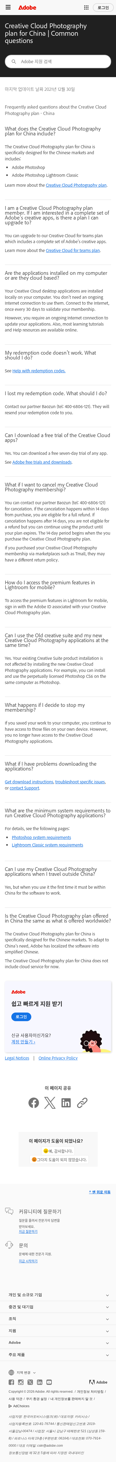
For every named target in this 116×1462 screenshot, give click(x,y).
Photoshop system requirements (41, 837)
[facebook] (11, 1382)
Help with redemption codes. (39, 371)
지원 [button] (12, 1330)
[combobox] (58, 61)
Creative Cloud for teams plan (73, 250)
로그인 (103, 7)
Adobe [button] (15, 1342)
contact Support (24, 788)
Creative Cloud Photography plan (76, 185)
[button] (86, 7)
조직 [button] (12, 1318)
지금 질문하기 (28, 1231)
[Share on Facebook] (34, 1107)
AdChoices (21, 1406)
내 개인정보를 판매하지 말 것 (71, 1399)
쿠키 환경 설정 (36, 1399)
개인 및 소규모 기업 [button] (25, 1294)
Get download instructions (29, 782)
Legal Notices (17, 1058)
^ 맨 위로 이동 (100, 1191)
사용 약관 (15, 1399)
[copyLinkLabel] (82, 1107)
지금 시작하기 (28, 1261)
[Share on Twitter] (50, 1107)
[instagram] (20, 1382)
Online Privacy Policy (58, 1058)
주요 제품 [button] (17, 1354)
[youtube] (49, 1382)
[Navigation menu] (8, 7)
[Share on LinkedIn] (66, 1107)
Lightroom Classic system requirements (47, 845)
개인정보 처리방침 (90, 1391)
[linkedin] (39, 1382)
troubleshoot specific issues (80, 782)
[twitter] (30, 1382)
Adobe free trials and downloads (41, 462)
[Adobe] (27, 7)
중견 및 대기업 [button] (21, 1307)
